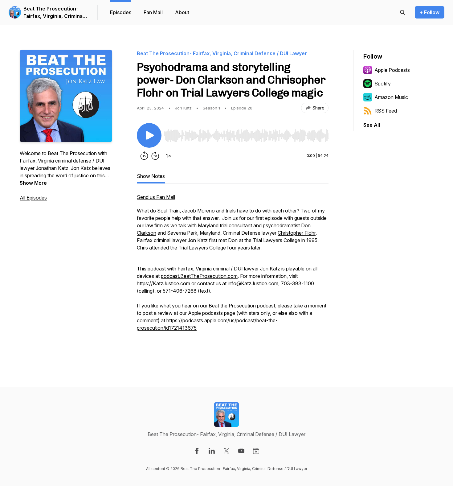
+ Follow (429, 12)
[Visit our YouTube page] (241, 451)
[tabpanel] (233, 272)
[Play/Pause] (149, 135)
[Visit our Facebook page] (197, 451)
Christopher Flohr (297, 233)
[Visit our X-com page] (226, 451)
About (182, 12)
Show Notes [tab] (151, 176)
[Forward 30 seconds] (155, 155)
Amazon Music (391, 97)
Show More (33, 183)
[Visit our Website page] (256, 451)
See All (371, 125)
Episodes (120, 12)
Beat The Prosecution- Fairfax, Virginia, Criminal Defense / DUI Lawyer (53, 13)
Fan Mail (153, 12)
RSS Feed (385, 111)
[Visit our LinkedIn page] (212, 451)
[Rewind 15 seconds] (144, 155)
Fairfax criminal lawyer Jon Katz (172, 240)
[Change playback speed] (168, 155)
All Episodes (33, 198)
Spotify (382, 83)
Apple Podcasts (392, 70)
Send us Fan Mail (156, 197)
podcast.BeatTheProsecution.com (199, 276)
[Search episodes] (402, 12)
